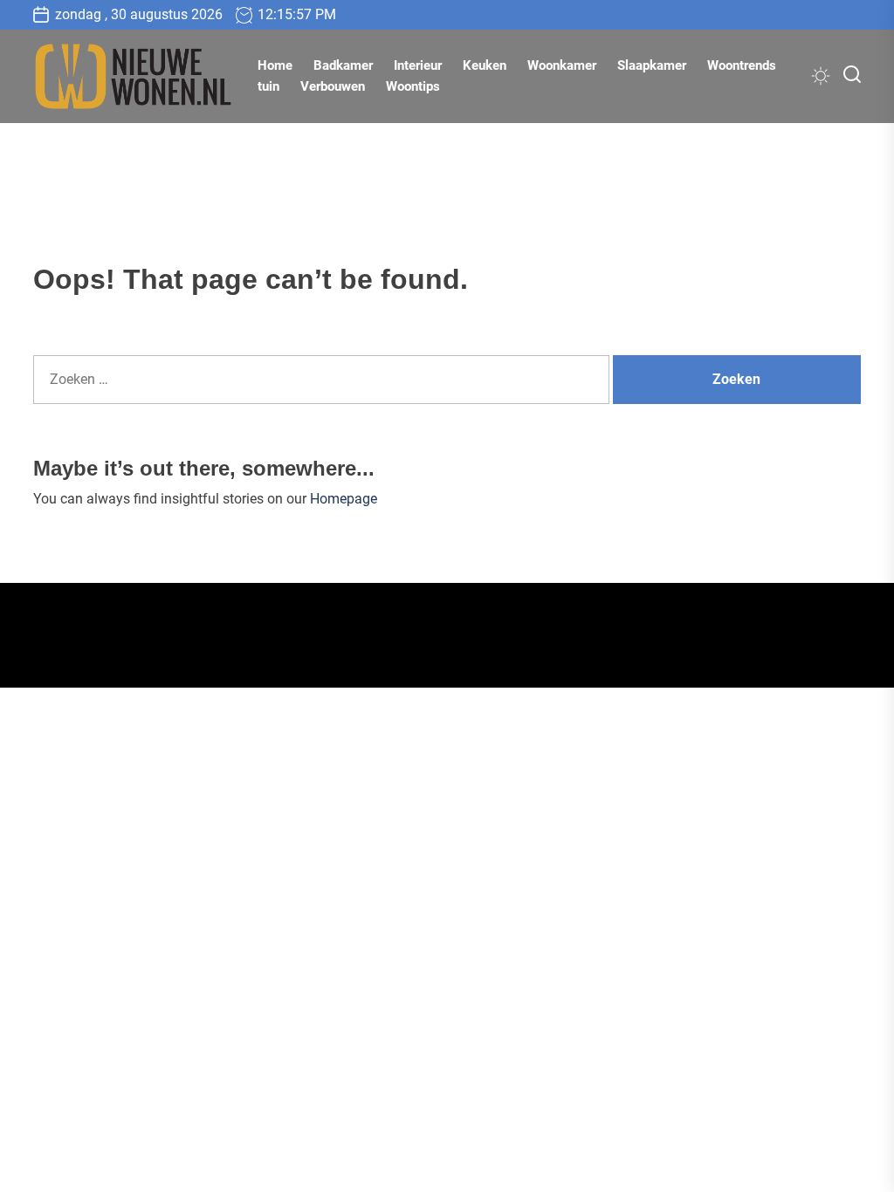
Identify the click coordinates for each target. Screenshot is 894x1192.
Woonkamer (561, 65)
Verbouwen (332, 86)
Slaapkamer (651, 65)
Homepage (343, 498)
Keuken (484, 65)
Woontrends (741, 65)
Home (275, 65)
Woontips (413, 86)
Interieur (418, 65)
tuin (268, 86)
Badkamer (343, 65)
